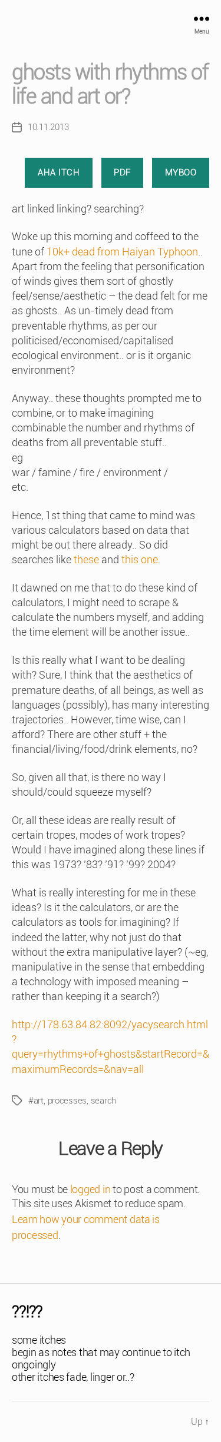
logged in (90, 1189)
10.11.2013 (48, 127)
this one (139, 559)
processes (67, 1100)
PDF (122, 172)
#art (36, 1100)
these (86, 559)
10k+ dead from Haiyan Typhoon (122, 251)
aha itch (59, 172)
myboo (181, 172)
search (103, 1100)
